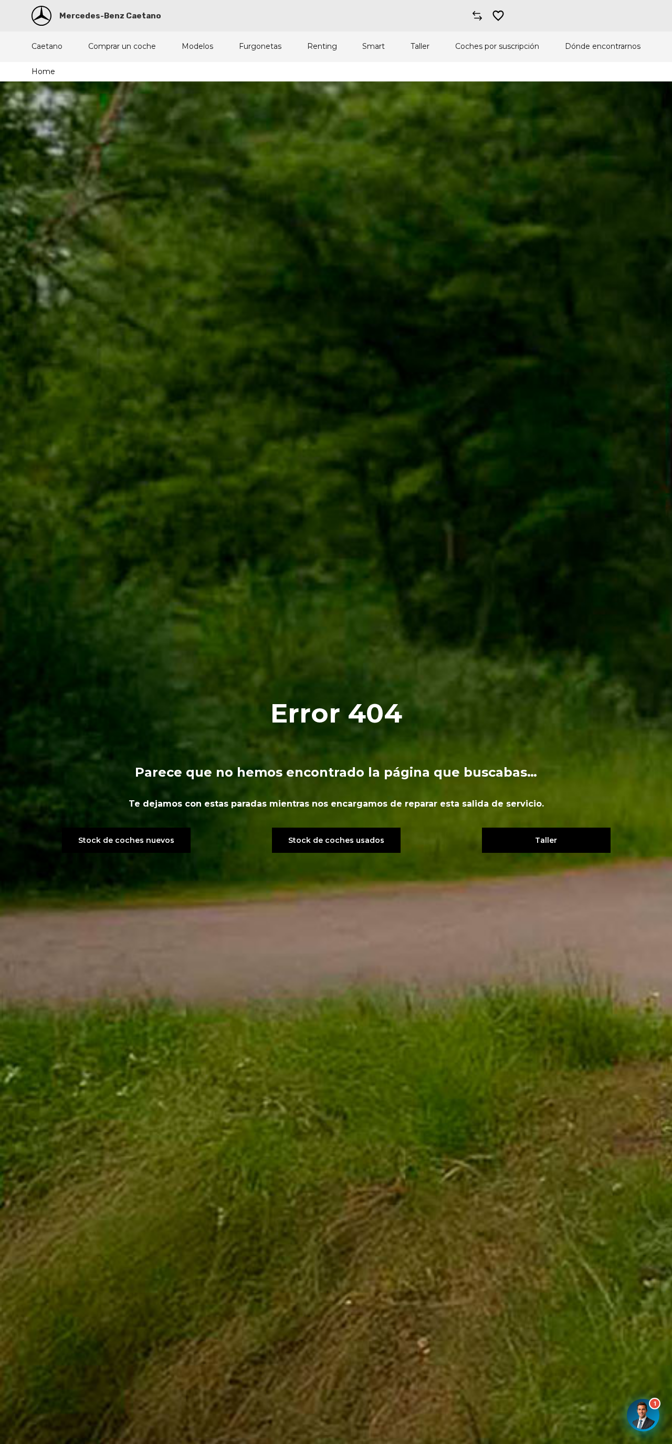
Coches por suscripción (497, 46)
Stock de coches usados (336, 840)
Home (43, 71)
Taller (420, 46)
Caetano (47, 46)
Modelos (197, 46)
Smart (373, 46)
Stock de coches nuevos (126, 840)
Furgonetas (260, 46)
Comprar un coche (122, 46)
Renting (322, 46)
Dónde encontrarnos (602, 46)
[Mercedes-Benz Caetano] (41, 15)
